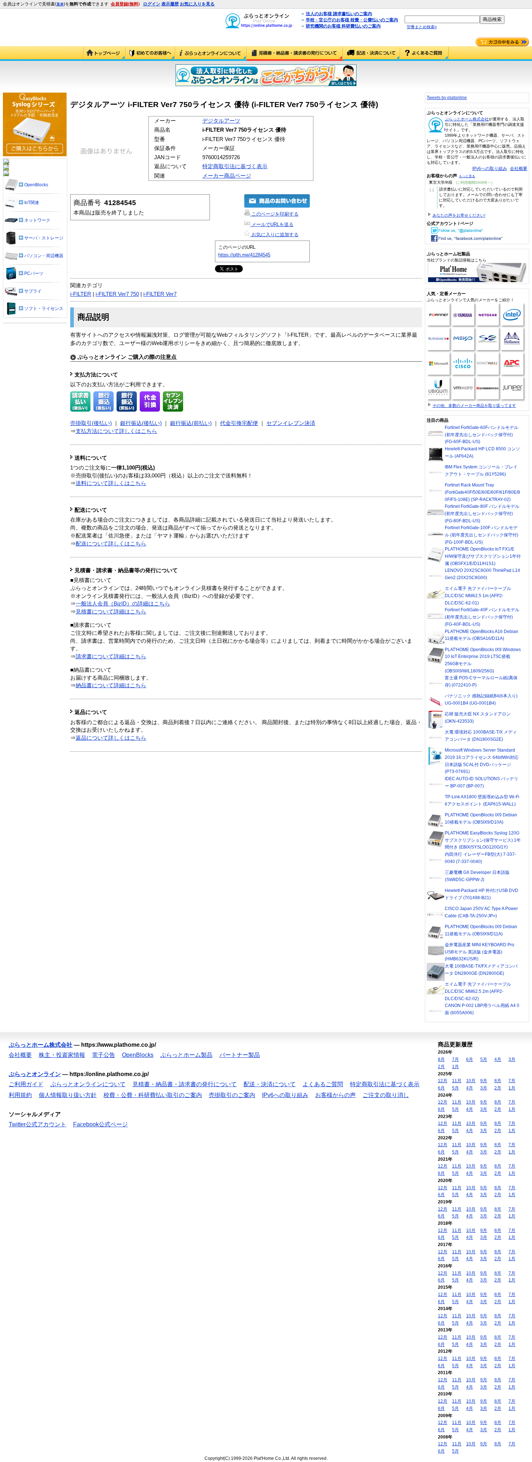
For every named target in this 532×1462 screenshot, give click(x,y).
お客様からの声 (335, 1095)
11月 (456, 1080)
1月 (455, 1066)
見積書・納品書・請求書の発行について (295, 53)
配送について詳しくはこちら (111, 544)
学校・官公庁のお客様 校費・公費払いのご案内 (352, 19)
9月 (483, 1080)
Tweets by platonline (447, 97)
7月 (455, 1059)
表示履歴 (170, 4)
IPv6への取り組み (489, 168)
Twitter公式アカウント (37, 1124)
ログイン (151, 4)
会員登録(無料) (125, 4)
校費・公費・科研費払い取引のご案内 (153, 1095)
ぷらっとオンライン (35, 1074)
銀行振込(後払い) (141, 423)
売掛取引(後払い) (91, 423)
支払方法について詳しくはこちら (116, 431)
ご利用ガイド (150, 53)
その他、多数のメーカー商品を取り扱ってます (474, 405)
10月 (471, 1080)
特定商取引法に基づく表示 (234, 166)
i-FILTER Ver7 (160, 294)
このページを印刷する (274, 214)
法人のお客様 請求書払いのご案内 (339, 13)
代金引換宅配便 (239, 423)
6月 (469, 1059)
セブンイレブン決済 (290, 423)
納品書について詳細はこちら (111, 685)
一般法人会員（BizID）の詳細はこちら (123, 604)
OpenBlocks (137, 1055)
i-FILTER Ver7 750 (117, 294)
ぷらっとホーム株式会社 (467, 119)
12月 (442, 1080)
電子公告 (103, 1055)
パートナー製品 (239, 1055)
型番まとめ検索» (422, 27)
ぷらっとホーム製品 (186, 1055)
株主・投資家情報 (62, 1055)
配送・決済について (371, 53)
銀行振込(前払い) (191, 423)
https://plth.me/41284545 (244, 255)
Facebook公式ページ (100, 1124)
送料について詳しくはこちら (111, 483)
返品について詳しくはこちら (111, 738)
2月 (441, 1066)
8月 (441, 1059)
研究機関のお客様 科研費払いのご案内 (343, 26)
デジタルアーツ (221, 121)
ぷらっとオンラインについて (211, 53)
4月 (497, 1059)
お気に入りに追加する (274, 234)
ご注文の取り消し (386, 1095)
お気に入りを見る (197, 4)
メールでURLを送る (272, 224)
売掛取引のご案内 (232, 1095)
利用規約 (20, 1095)
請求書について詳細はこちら (111, 656)
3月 (511, 1059)
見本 (60, 4)
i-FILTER (80, 294)
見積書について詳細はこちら (111, 612)
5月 (483, 1059)
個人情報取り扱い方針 (68, 1095)
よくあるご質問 (424, 53)
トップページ (104, 53)
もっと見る (467, 176)
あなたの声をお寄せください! (458, 215)
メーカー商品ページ (226, 176)
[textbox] (442, 19)
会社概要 (518, 168)
